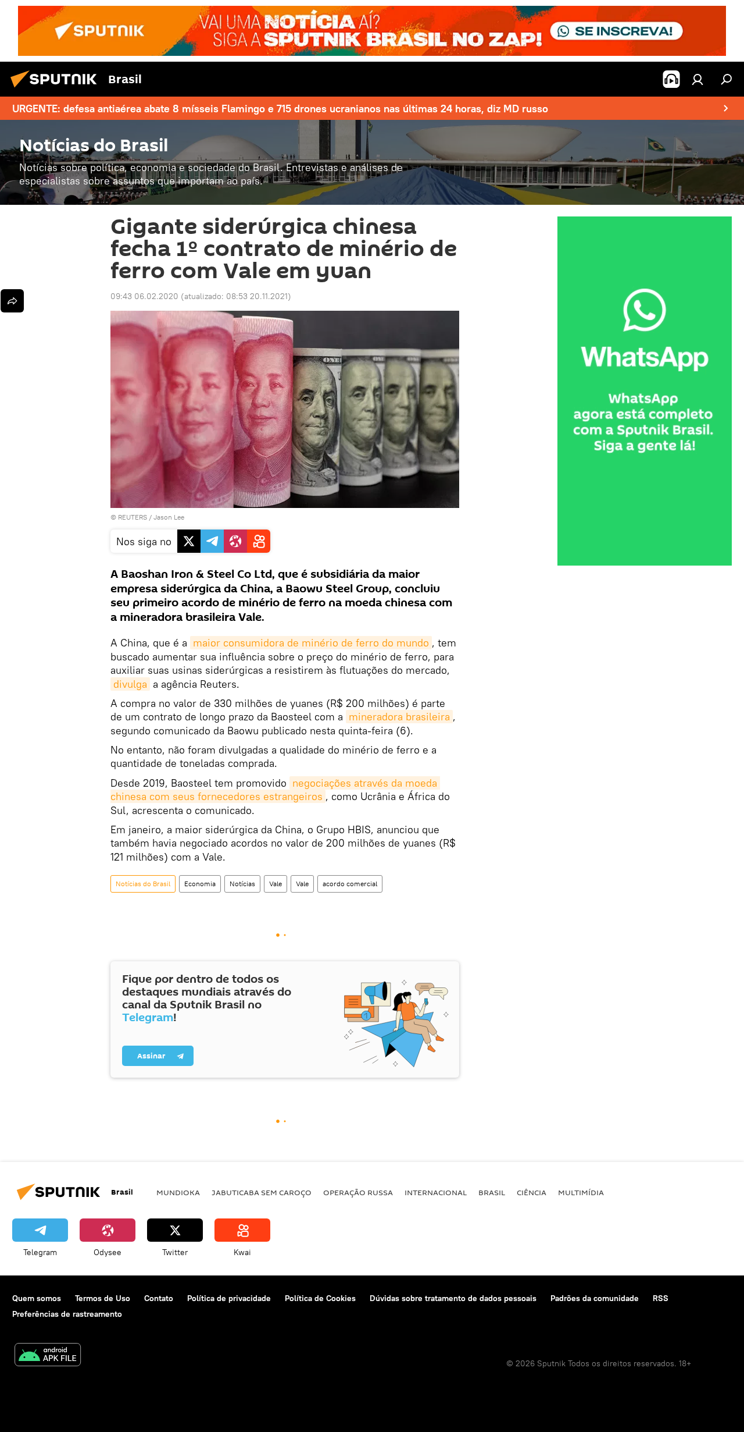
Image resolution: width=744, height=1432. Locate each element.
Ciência (531, 1192)
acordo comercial (350, 883)
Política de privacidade (229, 1298)
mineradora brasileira (399, 716)
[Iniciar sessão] (697, 79)
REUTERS (132, 517)
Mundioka (178, 1192)
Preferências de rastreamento (67, 1314)
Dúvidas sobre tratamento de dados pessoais (453, 1298)
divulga (130, 684)
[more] (12, 300)
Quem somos (36, 1298)
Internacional (436, 1192)
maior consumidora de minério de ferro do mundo (311, 642)
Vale (275, 883)
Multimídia (581, 1192)
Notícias (242, 883)
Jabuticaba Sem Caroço (262, 1192)
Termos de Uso (102, 1298)
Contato (158, 1298)
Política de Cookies (320, 1298)
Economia (200, 883)
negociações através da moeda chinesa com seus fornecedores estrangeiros (275, 789)
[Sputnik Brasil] (57, 89)
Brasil (491, 1192)
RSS (660, 1298)
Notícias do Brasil (143, 883)
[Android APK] (47, 1356)
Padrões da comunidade (594, 1298)
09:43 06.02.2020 (144, 296)
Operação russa (358, 1192)
